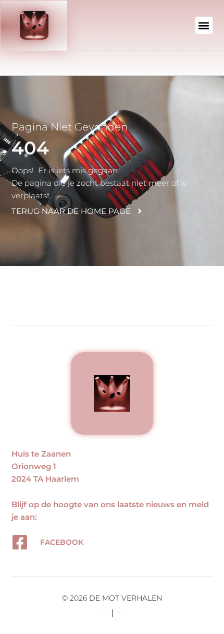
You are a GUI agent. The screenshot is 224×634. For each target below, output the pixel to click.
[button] (204, 25)
